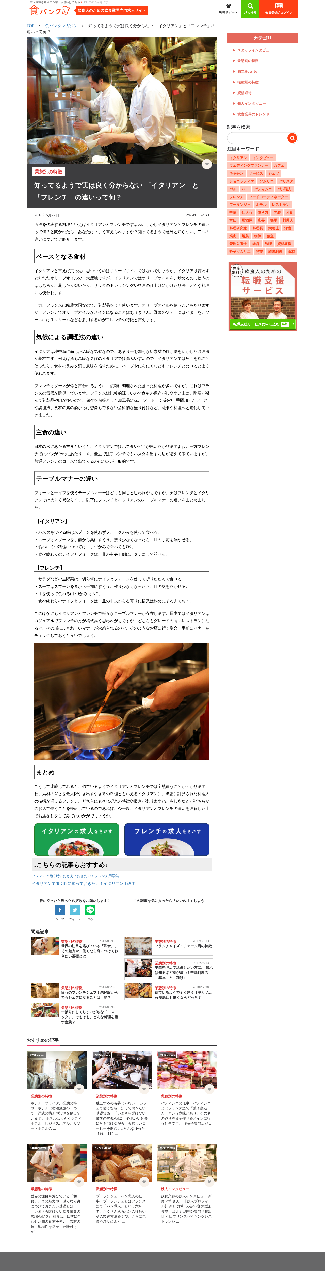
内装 (277, 212)
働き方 (263, 212)
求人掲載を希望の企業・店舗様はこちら (55, 2)
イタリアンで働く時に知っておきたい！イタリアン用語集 (83, 883)
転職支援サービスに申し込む (260, 324)
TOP (31, 25)
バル (232, 188)
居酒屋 (247, 220)
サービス (256, 173)
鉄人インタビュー (251, 103)
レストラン (281, 204)
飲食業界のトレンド (253, 114)
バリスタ (286, 181)
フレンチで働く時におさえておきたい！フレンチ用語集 (75, 875)
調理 (268, 243)
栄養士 (273, 228)
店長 (261, 220)
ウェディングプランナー (248, 165)
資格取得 (244, 92)
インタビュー (263, 157)
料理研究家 (238, 228)
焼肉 (232, 235)
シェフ (273, 173)
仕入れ (247, 212)
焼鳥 (245, 235)
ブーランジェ (240, 204)
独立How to (247, 71)
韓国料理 (275, 251)
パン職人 (284, 188)
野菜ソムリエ (240, 251)
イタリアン (238, 157)
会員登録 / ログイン (278, 12)
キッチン (236, 173)
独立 (270, 235)
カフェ (279, 165)
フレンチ (236, 196)
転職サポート (228, 12)
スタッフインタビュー (255, 50)
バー (245, 188)
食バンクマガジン (61, 25)
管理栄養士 (238, 243)
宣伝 (232, 220)
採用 (273, 220)
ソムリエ (266, 181)
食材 (291, 251)
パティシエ (263, 188)
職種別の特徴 (248, 82)
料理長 (257, 228)
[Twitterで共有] (75, 910)
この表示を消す (97, 2)
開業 (259, 251)
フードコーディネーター (268, 196)
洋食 (287, 228)
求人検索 (250, 12)
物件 (257, 235)
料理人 (288, 220)
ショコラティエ (241, 181)
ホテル (261, 204)
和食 (289, 212)
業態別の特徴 (248, 60)
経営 (255, 243)
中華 (232, 212)
